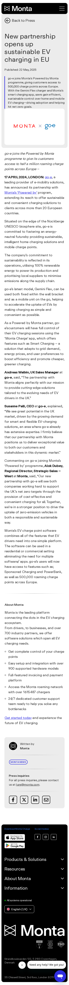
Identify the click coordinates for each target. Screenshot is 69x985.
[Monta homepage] (18, 8)
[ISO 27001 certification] (61, 944)
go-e (48, 177)
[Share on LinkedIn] (35, 800)
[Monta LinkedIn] (54, 837)
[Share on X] (24, 800)
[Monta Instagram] (46, 837)
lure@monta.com (27, 784)
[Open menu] (62, 8)
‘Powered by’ (27, 192)
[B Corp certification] (50, 944)
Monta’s (10, 192)
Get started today (18, 718)
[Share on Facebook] (13, 800)
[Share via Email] (46, 800)
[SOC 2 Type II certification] (39, 944)
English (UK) (19, 909)
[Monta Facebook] (37, 837)
